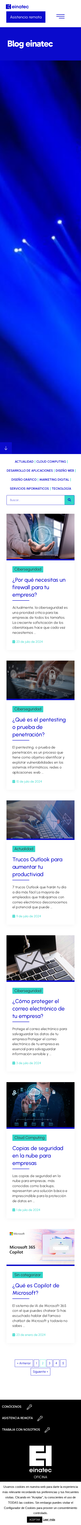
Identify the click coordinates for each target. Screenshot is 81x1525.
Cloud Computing (51, 461)
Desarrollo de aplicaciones (30, 470)
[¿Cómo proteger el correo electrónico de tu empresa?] (40, 979)
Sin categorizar (27, 1274)
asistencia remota (17, 1418)
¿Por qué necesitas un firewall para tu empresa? (38, 587)
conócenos (11, 1407)
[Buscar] (69, 500)
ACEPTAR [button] (34, 1519)
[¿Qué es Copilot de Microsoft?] (40, 1263)
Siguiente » (40, 1371)
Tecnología (61, 488)
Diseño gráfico (24, 479)
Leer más (49, 1519)
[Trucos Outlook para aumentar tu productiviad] (40, 837)
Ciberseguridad (27, 569)
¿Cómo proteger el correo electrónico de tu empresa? (38, 1008)
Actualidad (24, 461)
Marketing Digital (54, 479)
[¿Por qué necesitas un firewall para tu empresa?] (40, 558)
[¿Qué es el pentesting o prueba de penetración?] (40, 698)
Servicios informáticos (29, 488)
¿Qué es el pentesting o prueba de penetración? (39, 727)
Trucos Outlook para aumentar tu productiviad (37, 867)
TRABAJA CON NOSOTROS (21, 1429)
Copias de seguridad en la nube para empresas (37, 1155)
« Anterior (24, 1363)
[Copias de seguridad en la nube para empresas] (40, 1126)
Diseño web (65, 470)
